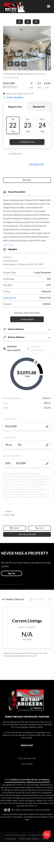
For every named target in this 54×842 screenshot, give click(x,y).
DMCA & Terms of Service (29, 839)
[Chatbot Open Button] (46, 834)
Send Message (27, 764)
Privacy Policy (11, 839)
